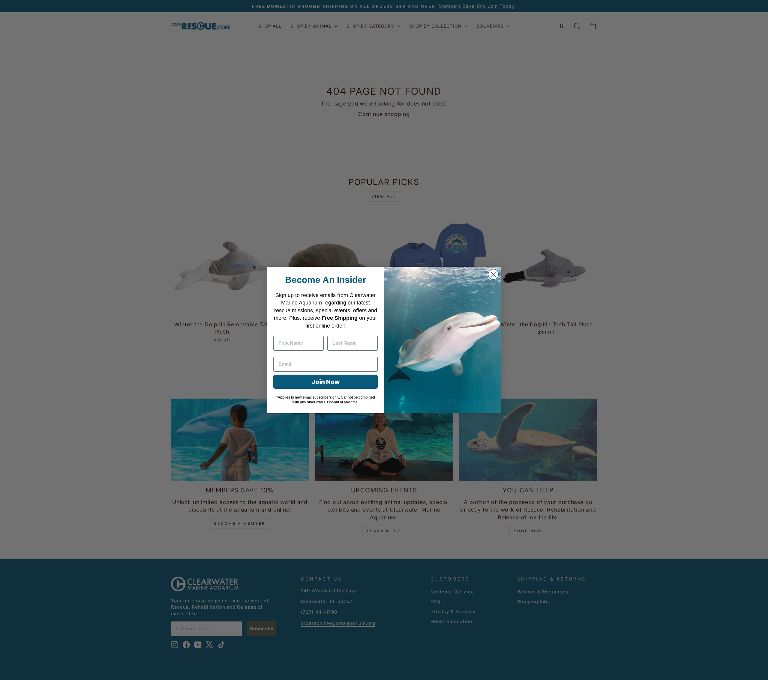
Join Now (326, 382)
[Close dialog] (493, 274)
